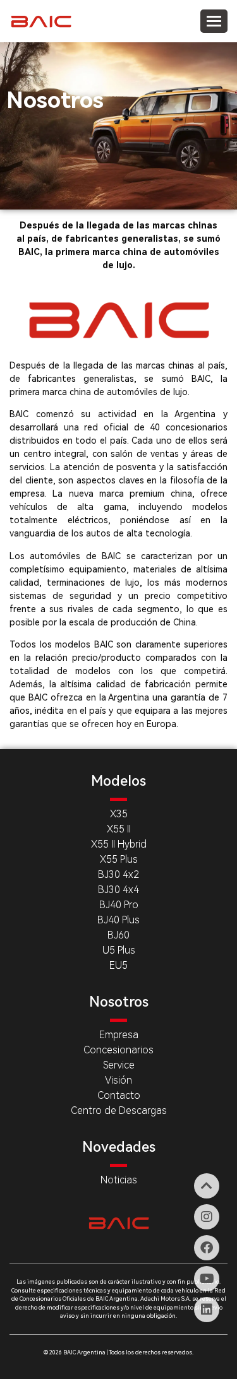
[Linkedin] (206, 1309)
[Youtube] (206, 1278)
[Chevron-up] (206, 1185)
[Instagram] (206, 1216)
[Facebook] (206, 1247)
